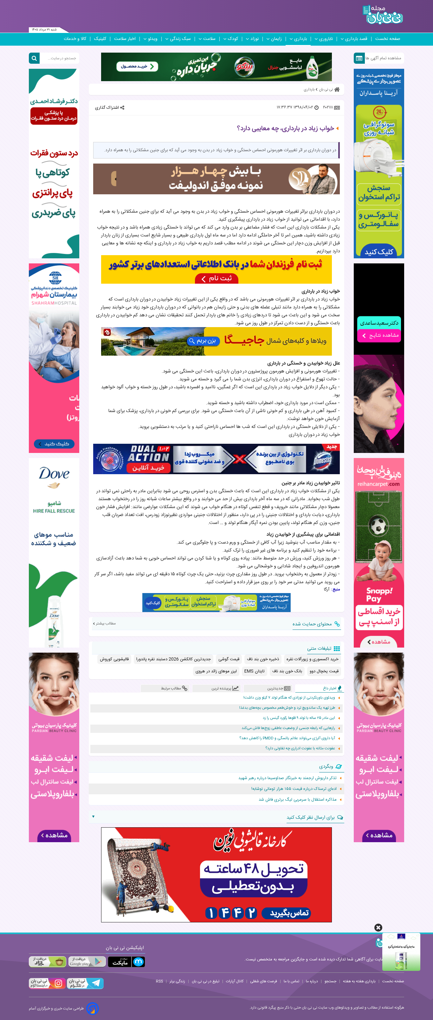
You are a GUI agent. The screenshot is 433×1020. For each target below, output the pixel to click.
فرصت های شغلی (263, 981)
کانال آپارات (234, 981)
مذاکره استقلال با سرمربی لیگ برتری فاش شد (298, 799)
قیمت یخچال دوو (324, 671)
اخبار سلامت (125, 39)
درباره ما (312, 981)
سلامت (209, 39)
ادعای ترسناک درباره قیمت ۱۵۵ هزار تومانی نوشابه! (294, 788)
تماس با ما (291, 981)
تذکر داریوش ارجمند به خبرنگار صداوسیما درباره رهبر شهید (287, 778)
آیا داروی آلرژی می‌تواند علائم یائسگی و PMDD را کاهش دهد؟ (287, 738)
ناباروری (326, 39)
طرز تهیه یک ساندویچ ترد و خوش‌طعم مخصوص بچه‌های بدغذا (287, 708)
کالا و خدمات (75, 39)
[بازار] (47, 961)
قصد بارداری (356, 39)
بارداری (300, 39)
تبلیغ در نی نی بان (205, 981)
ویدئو (153, 39)
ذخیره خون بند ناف (263, 659)
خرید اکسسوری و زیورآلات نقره (313, 659)
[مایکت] (126, 961)
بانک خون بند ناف (287, 671)
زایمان (276, 39)
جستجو (330, 981)
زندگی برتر (177, 981)
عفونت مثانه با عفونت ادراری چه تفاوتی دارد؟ (300, 749)
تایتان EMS (254, 671)
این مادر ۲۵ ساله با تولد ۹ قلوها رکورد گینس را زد (299, 718)
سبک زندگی (180, 39)
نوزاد (254, 39)
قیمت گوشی (228, 659)
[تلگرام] (85, 988)
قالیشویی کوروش (114, 659)
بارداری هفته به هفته (359, 981)
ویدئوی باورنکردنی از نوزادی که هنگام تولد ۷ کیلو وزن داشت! (289, 698)
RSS (159, 981)
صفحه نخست (387, 39)
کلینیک (100, 39)
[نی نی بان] (382, 15)
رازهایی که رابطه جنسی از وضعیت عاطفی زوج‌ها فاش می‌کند (288, 728)
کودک (233, 39)
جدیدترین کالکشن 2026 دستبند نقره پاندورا (173, 659)
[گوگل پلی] (87, 961)
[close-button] (378, 927)
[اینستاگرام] (47, 988)
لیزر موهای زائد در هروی (216, 671)
